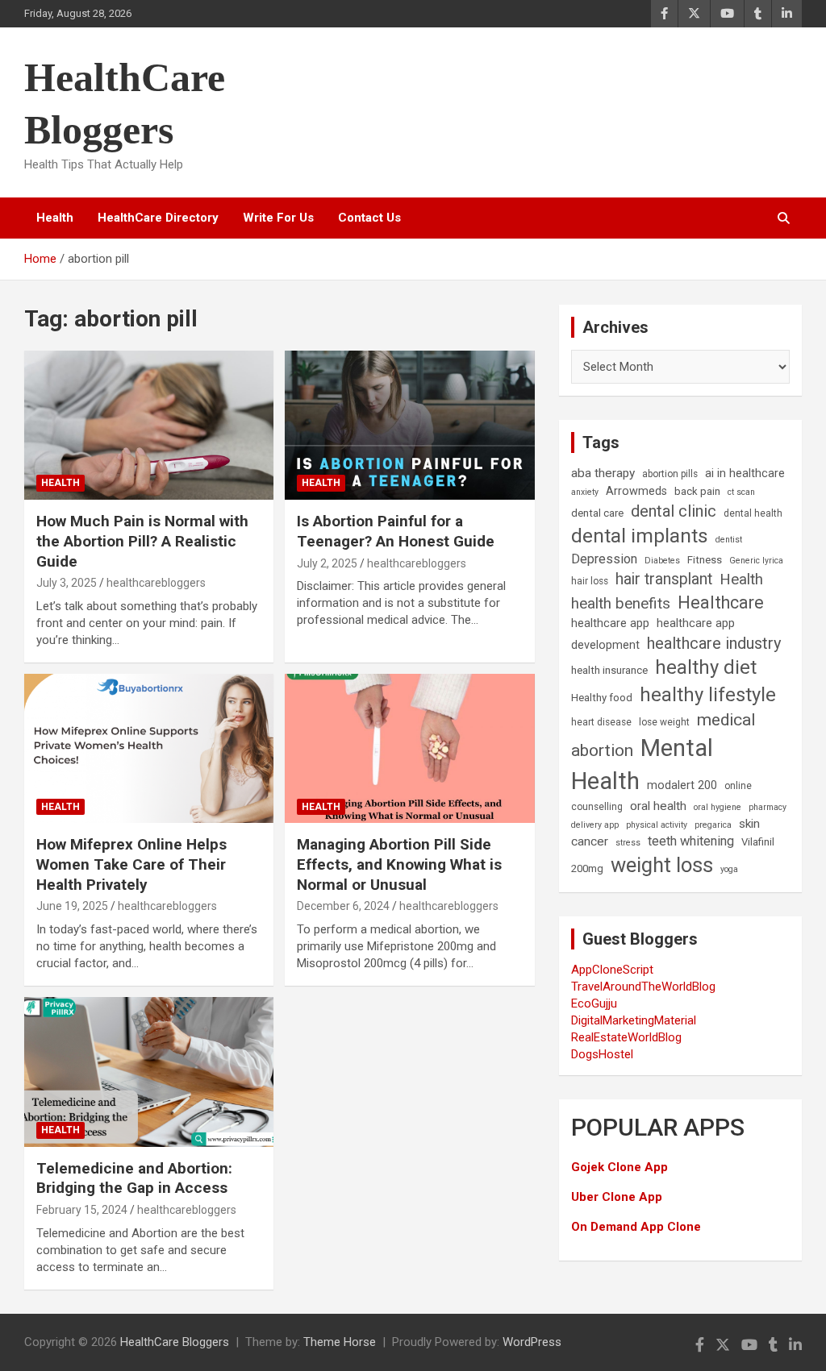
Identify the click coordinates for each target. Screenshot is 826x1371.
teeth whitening (691, 841)
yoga (729, 869)
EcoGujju (594, 1003)
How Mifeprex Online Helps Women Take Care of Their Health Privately (131, 864)
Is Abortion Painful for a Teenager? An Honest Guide (395, 531)
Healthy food (601, 698)
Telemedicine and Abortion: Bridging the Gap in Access (134, 1178)
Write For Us (278, 217)
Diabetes (662, 560)
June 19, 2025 (72, 905)
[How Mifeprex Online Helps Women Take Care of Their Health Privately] (148, 748)
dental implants (639, 535)
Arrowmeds (636, 491)
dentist (728, 539)
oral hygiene (717, 807)
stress (627, 842)
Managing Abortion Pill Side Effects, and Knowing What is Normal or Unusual (399, 864)
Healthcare (721, 602)
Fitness (704, 560)
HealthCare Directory (158, 217)
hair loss (589, 581)
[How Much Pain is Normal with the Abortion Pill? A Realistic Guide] (148, 425)
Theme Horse (339, 1342)
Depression (604, 559)
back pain (697, 491)
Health (54, 217)
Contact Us (369, 217)
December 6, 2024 (343, 905)
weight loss (662, 865)
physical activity (656, 825)
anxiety (585, 492)
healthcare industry (714, 643)
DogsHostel (602, 1054)
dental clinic (673, 511)
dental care (597, 513)
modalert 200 (682, 785)
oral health (658, 806)
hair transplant (663, 579)
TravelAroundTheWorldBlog (643, 986)
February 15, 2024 (81, 1209)
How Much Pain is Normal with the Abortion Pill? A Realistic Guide (142, 541)
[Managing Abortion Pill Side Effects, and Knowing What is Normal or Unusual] (409, 748)
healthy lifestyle (708, 694)
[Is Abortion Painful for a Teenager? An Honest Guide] (409, 425)
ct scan (741, 492)
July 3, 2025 (66, 582)
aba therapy (603, 473)
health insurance (609, 670)
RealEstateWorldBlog (626, 1037)
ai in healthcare (745, 473)
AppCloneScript (612, 969)
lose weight (664, 722)
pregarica (713, 825)
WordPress (532, 1342)
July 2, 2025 (327, 563)
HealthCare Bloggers (174, 1342)
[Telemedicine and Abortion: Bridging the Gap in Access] (148, 1072)
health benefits (620, 603)
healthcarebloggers (156, 582)
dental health (753, 513)
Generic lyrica (756, 560)
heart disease (601, 722)
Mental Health (642, 764)
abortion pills (670, 474)
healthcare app (610, 623)
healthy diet (706, 667)
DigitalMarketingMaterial (633, 1020)
